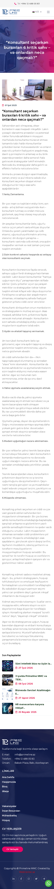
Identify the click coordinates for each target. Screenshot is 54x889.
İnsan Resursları (11, 811)
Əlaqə (5, 791)
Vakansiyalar (9, 806)
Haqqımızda (9, 782)
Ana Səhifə (8, 777)
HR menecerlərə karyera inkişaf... (29, 706)
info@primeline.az (25, 754)
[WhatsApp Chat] (48, 883)
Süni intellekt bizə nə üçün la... (33, 663)
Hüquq (6, 820)
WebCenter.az (27, 872)
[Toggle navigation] (48, 12)
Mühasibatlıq (9, 815)
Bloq (4, 786)
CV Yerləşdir (13, 849)
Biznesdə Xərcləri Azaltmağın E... (32, 692)
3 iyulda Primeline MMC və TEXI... (31, 678)
